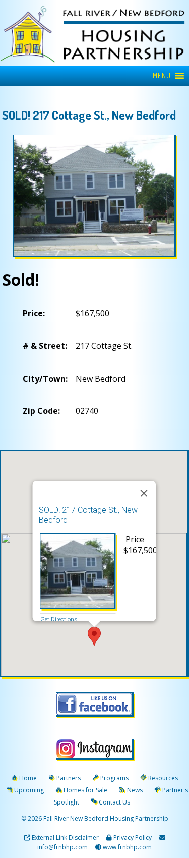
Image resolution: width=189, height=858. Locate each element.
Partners (68, 778)
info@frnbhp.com (62, 847)
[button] (162, 76)
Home (28, 778)
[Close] (144, 493)
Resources (163, 778)
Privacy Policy (132, 837)
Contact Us (114, 802)
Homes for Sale (85, 790)
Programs (114, 778)
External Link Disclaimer (65, 837)
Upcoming (29, 790)
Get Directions (58, 619)
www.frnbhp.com (126, 847)
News (135, 790)
